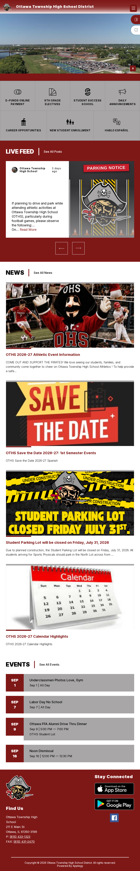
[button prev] (61, 248)
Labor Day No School (46, 702)
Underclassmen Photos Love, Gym (56, 680)
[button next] (78, 248)
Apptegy (78, 865)
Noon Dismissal (41, 751)
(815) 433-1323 (20, 837)
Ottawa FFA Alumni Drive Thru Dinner (58, 724)
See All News (43, 273)
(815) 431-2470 (24, 841)
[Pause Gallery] (133, 68)
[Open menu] (133, 8)
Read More (28, 229)
